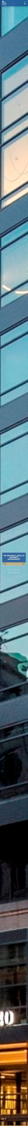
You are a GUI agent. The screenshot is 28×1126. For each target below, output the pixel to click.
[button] (25, 3)
